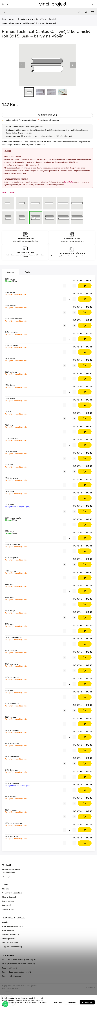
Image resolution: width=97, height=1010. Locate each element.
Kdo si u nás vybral (9, 897)
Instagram (9, 877)
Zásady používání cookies (11, 976)
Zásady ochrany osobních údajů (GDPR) (16, 972)
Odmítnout (72, 1002)
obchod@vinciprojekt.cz (11, 869)
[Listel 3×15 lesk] (35, 203)
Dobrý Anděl (6, 905)
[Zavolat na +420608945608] (3, 4)
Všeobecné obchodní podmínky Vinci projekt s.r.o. (20, 960)
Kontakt (5, 922)
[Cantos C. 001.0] (35, 217)
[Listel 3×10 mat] (22, 203)
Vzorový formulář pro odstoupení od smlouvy (18, 964)
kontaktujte (68, 182)
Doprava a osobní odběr (11, 934)
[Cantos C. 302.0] (49, 217)
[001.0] (63, 203)
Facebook (3, 877)
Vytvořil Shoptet (90, 988)
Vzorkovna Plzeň (8, 930)
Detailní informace (8, 192)
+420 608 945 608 (8, 872)
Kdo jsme (5, 889)
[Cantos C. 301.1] (63, 217)
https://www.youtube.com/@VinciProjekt (14, 877)
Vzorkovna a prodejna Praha (12, 926)
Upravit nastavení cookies (10, 988)
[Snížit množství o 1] (64, 285)
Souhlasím (88, 1002)
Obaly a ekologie (8, 901)
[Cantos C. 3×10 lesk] (8, 217)
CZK (91, 4)
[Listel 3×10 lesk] (8, 203)
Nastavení (58, 1002)
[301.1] (77, 203)
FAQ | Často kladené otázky (12, 947)
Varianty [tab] (10, 272)
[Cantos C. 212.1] (77, 217)
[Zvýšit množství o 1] (74, 285)
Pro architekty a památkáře (12, 893)
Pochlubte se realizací (10, 943)
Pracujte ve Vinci (8, 909)
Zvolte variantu (47, 115)
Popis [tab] (27, 272)
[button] (5, 1004)
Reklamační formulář (10, 968)
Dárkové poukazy (8, 939)
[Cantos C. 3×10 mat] (22, 217)
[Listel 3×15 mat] (49, 203)
